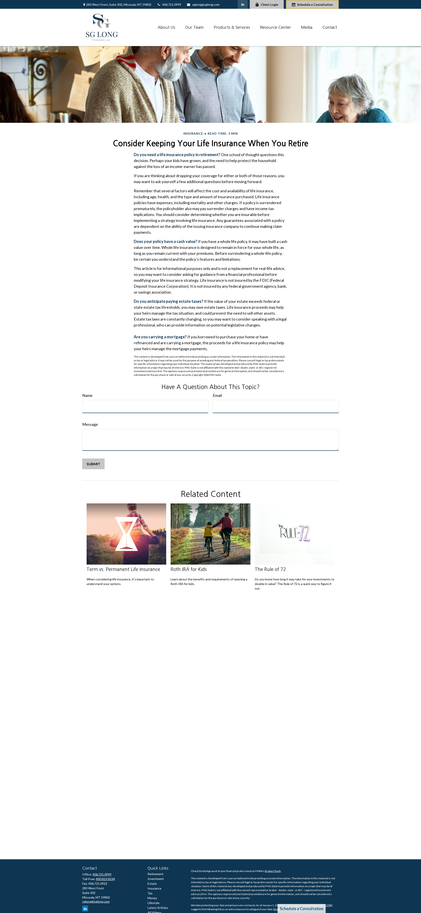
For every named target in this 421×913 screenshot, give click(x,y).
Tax (150, 893)
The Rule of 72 (270, 569)
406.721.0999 (171, 4)
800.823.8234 (105, 879)
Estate (152, 883)
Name (87, 395)
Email (217, 395)
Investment (156, 879)
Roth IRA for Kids (189, 569)
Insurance (154, 888)
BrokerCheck (273, 871)
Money (152, 898)
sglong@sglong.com (205, 4)
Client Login (269, 4)
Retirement (155, 874)
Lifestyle (153, 903)
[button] (166, 27)
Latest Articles (158, 907)
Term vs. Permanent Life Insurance (123, 569)
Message (90, 424)
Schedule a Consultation (315, 4)
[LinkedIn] (243, 4)
